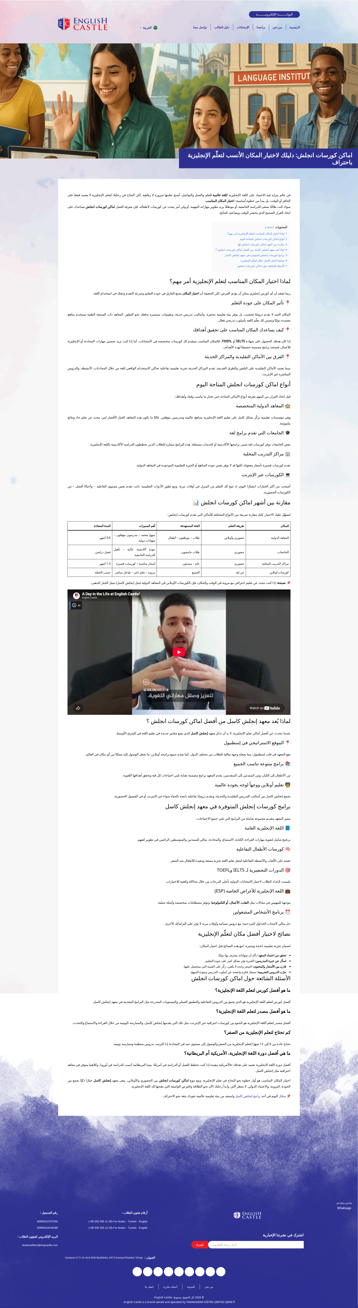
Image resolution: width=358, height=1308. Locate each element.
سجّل (282, 1096)
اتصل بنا (149, 1286)
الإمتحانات (243, 27)
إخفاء (269, 227)
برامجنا (261, 27)
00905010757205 (47, 1221)
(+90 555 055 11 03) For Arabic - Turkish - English (118, 1227)
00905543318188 (47, 1227)
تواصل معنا (200, 27)
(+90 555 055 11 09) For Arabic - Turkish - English (118, 1221)
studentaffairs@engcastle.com (40, 1245)
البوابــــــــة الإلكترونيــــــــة (274, 14)
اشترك (199, 1245)
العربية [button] (147, 27)
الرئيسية (295, 27)
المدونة (191, 1286)
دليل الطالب (221, 27)
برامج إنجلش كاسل (247, 1096)
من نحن (277, 27)
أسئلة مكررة (170, 1286)
